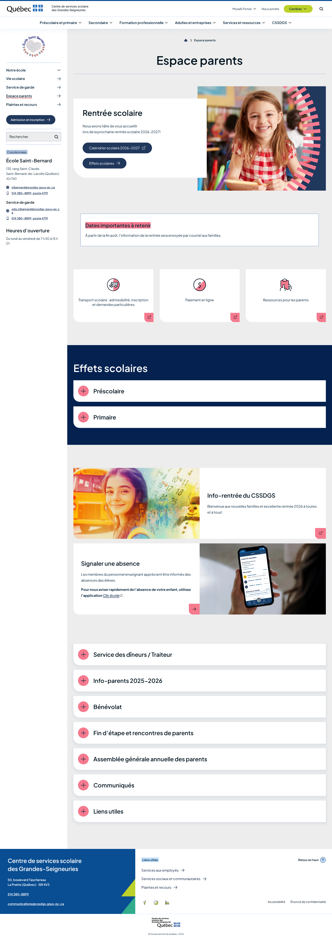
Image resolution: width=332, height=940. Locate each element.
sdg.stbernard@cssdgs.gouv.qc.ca (36, 210)
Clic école (112, 595)
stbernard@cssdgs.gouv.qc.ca (33, 187)
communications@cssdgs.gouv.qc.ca (36, 904)
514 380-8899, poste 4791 (30, 193)
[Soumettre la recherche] (56, 137)
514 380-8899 (18, 894)
